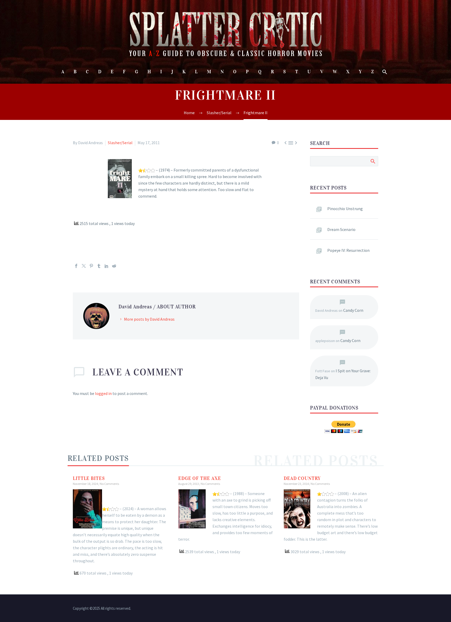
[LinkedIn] (106, 266)
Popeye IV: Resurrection (348, 250)
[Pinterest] (91, 266)
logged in (103, 393)
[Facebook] (76, 266)
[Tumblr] (99, 266)
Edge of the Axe (199, 478)
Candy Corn (353, 310)
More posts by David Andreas (149, 319)
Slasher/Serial (120, 142)
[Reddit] (114, 266)
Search (372, 161)
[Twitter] (84, 266)
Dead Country (302, 478)
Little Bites (89, 478)
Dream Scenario (341, 229)
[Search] (384, 72)
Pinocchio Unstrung (345, 208)
